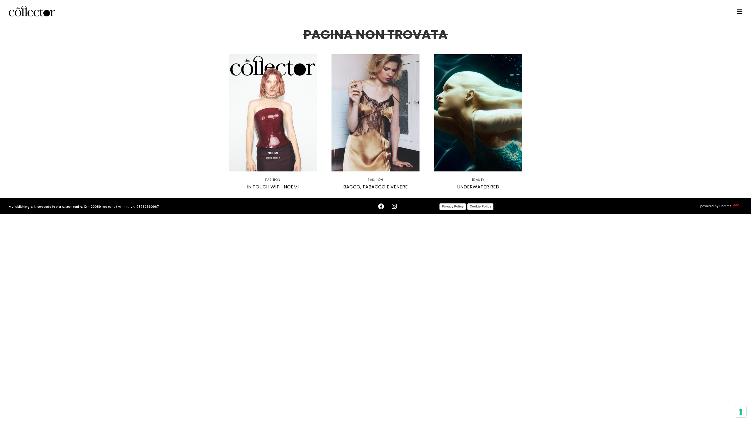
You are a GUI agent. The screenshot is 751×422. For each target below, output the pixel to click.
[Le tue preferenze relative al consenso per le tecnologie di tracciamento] (740, 411)
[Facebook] (381, 206)
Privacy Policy (453, 206)
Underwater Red (478, 186)
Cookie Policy (480, 206)
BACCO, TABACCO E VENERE (375, 186)
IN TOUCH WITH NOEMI (273, 186)
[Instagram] (394, 206)
